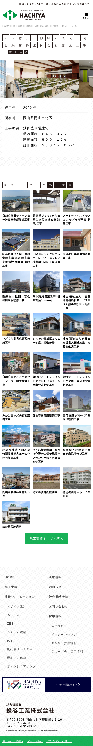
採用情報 (55, 616)
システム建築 (16, 632)
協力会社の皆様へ (12, 741)
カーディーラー (18, 615)
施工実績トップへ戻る (47, 538)
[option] (46, 79)
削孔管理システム (20, 649)
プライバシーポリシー (59, 741)
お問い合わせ (58, 606)
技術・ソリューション (20, 596)
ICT (10, 640)
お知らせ (55, 587)
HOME (10, 577)
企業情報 (55, 577)
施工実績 (11, 587)
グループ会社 (35, 741)
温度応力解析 (16, 657)
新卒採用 (57, 626)
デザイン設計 (16, 606)
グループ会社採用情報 (67, 651)
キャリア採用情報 (64, 643)
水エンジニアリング (21, 666)
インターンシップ (64, 634)
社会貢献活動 (58, 596)
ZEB (10, 623)
